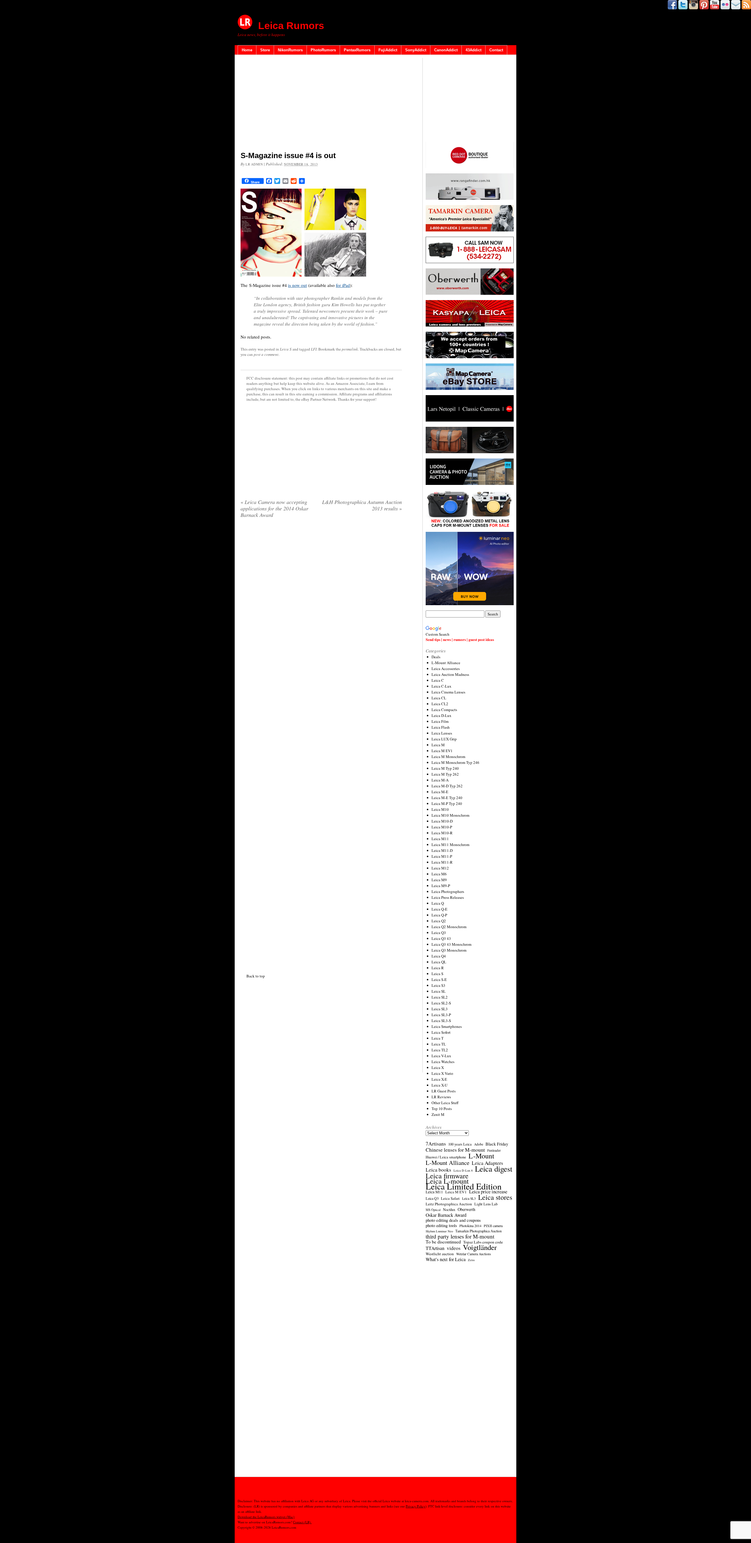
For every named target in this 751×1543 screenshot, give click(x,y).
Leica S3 (438, 985)
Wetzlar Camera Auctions (473, 1254)
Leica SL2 (440, 997)
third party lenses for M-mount (460, 1236)
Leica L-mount (447, 1181)
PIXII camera (493, 1225)
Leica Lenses (442, 733)
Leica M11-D (442, 850)
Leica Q (438, 903)
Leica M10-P (442, 827)
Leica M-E (440, 791)
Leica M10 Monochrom (450, 815)
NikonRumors (290, 50)
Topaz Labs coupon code (483, 1242)
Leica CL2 (440, 703)
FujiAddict (387, 50)
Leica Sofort (441, 1032)
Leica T (438, 1038)
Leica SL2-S (441, 1003)
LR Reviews (441, 1096)
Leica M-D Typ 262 (447, 786)
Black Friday (497, 1143)
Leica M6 (439, 874)
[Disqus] (321, 744)
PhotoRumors (323, 50)
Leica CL (439, 698)
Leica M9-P (441, 885)
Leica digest (493, 1168)
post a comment (266, 354)
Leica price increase (488, 1191)
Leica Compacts (444, 709)
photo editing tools (441, 1225)
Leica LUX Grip (444, 739)
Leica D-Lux (441, 715)
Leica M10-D (442, 821)
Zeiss (471, 1260)
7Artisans (436, 1143)
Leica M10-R (442, 832)
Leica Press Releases (448, 897)
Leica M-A (440, 780)
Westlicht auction (440, 1253)
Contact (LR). (302, 1522)
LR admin (254, 164)
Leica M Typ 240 (445, 768)
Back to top (255, 976)
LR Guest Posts (444, 1091)
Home (247, 50)
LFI (314, 349)
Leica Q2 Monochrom (449, 926)
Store (265, 50)
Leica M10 (440, 809)
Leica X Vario (442, 1073)
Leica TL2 (440, 1050)
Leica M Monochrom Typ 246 (455, 762)
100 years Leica (460, 1144)
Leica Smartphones (447, 1026)
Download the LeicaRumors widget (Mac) (266, 1517)
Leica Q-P (439, 915)
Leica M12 (440, 868)
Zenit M (438, 1114)
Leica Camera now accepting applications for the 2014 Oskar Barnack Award (274, 508)
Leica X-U (439, 1085)
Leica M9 (439, 879)
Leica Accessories (446, 668)
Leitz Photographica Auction (449, 1204)
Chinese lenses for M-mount (455, 1149)
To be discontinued (443, 1241)
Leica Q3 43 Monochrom (451, 944)
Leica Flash (441, 727)
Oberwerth (466, 1209)
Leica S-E (439, 979)
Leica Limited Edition (464, 1186)
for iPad (343, 285)
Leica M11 (440, 838)
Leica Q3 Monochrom (449, 950)
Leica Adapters (487, 1163)
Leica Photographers (448, 891)
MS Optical (433, 1210)
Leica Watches (443, 1061)
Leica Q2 (439, 920)
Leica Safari (450, 1198)
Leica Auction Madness (450, 674)
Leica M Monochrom (448, 756)
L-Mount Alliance (446, 662)
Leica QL (439, 962)
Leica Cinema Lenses (448, 692)
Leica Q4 (439, 956)
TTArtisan (435, 1248)
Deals (436, 656)
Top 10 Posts (442, 1108)
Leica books (438, 1170)
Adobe (478, 1144)
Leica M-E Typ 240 (447, 797)
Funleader (494, 1150)
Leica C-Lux (441, 686)
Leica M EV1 (442, 750)
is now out (297, 285)
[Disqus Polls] (321, 598)
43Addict (473, 50)
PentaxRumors (357, 50)
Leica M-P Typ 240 (447, 803)
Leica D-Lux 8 (463, 1170)
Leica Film (440, 721)
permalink (350, 349)
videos (454, 1248)
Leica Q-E (439, 909)
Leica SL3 (440, 1008)
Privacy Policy (415, 1506)
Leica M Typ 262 (445, 774)
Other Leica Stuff (445, 1102)
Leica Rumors (291, 25)
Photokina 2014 (470, 1225)
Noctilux (449, 1209)
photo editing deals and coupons (453, 1220)
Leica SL (439, 991)
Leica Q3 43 (441, 938)
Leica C (438, 680)
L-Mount (481, 1155)
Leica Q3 (439, 932)
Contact (496, 50)
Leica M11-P (442, 856)
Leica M (438, 744)
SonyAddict (415, 50)
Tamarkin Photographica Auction (478, 1231)
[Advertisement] (321, 104)
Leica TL (439, 1044)
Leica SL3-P (441, 1014)
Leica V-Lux (441, 1055)
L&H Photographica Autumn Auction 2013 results (362, 505)
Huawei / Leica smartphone (446, 1157)
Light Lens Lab (486, 1204)
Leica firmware (447, 1175)
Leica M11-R (442, 862)
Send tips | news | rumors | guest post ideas (460, 639)
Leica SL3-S (441, 1020)
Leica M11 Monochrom (450, 844)
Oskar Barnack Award (446, 1215)
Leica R (438, 967)
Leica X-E (439, 1079)
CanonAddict (446, 50)
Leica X (438, 1067)
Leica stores (495, 1197)
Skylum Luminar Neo (439, 1231)
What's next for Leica (446, 1259)
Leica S (286, 349)
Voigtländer (480, 1247)
